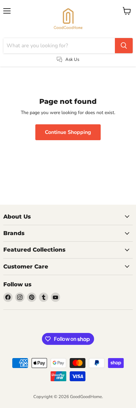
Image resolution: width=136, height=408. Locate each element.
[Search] (124, 45)
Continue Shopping (68, 132)
